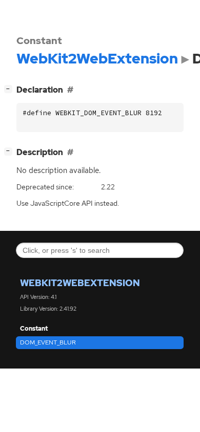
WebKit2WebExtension (80, 282)
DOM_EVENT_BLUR (48, 342)
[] (10, 88)
